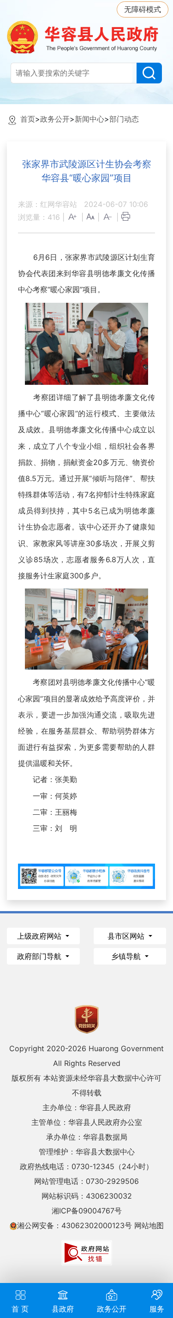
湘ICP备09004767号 (87, 1210)
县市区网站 (127, 936)
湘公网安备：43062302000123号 (74, 1225)
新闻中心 (89, 119)
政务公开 (55, 119)
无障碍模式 (142, 9)
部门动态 (124, 119)
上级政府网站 (40, 936)
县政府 (63, 1308)
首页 (27, 119)
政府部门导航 (40, 956)
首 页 (20, 1308)
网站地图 (149, 1225)
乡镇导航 (127, 956)
